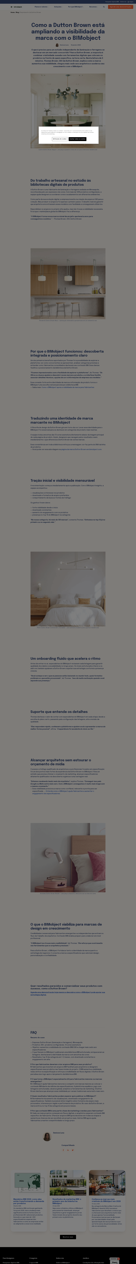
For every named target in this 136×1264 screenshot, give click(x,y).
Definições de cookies (60, 139)
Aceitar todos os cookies (77, 139)
